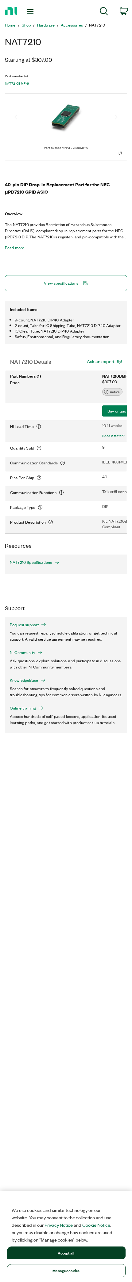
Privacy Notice (59, 1225)
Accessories (72, 25)
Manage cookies (66, 1270)
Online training (23, 708)
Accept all (66, 1253)
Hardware (46, 25)
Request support (24, 624)
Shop (26, 25)
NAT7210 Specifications (31, 562)
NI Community (22, 652)
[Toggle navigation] (32, 11)
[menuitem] (104, 12)
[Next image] (116, 117)
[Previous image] (15, 117)
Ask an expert (101, 361)
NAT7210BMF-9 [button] (17, 83)
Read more (14, 247)
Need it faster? (113, 435)
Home (10, 25)
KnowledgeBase (24, 680)
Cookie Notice (96, 1225)
